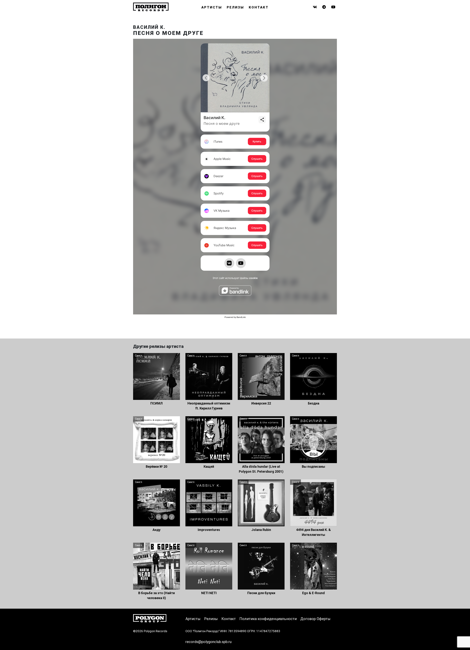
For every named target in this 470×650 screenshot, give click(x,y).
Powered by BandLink (235, 317)
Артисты (211, 7)
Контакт (259, 7)
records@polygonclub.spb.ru (208, 642)
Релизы (235, 7)
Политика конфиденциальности (268, 619)
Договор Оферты (315, 619)
